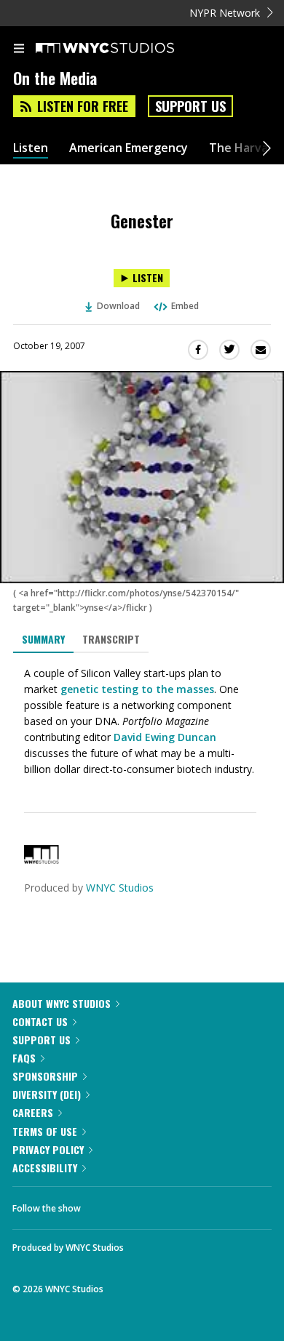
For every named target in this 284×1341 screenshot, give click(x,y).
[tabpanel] (142, 721)
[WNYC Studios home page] (123, 48)
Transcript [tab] (111, 639)
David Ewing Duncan (165, 737)
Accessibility (44, 1167)
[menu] (19, 49)
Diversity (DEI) (46, 1094)
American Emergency (128, 148)
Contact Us (40, 1021)
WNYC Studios (120, 887)
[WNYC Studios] (41, 860)
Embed (185, 306)
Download (118, 306)
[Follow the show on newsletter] (185, 1204)
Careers (32, 1112)
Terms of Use (44, 1131)
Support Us (190, 106)
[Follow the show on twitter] (146, 1204)
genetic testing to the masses (137, 689)
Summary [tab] (43, 639)
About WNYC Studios (61, 1003)
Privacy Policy (48, 1149)
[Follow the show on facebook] (106, 1204)
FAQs (24, 1057)
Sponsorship (45, 1076)
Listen (30, 148)
